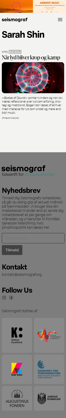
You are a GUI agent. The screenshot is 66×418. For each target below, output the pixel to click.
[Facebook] (11, 297)
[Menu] (60, 20)
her (46, 227)
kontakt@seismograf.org (22, 274)
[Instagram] (4, 297)
